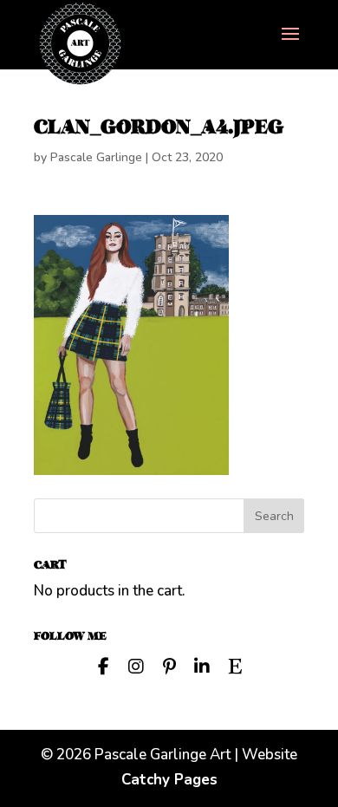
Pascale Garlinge (96, 157)
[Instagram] (136, 665)
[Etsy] (235, 665)
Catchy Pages (169, 780)
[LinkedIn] (202, 665)
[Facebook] (103, 665)
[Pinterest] (169, 665)
